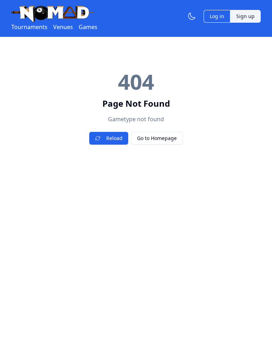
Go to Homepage (157, 138)
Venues (63, 27)
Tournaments (29, 27)
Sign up (245, 16)
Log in (217, 16)
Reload (114, 138)
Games (88, 27)
